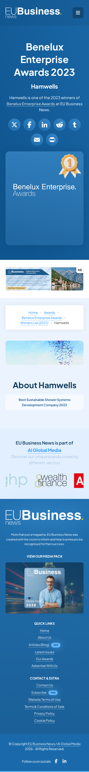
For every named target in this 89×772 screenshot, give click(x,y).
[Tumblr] (74, 125)
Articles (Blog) (39, 645)
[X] (14, 125)
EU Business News (41, 744)
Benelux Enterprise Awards (31, 103)
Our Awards (44, 659)
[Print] (52, 140)
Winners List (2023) (34, 323)
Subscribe (39, 692)
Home (33, 312)
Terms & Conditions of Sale (44, 706)
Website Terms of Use (44, 699)
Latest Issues (44, 652)
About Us (44, 637)
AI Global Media (44, 450)
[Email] (37, 140)
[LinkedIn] (44, 125)
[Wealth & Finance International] (36, 480)
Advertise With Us (44, 666)
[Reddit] (59, 125)
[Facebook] (29, 125)
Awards (49, 312)
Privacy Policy (44, 713)
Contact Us (44, 685)
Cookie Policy (44, 720)
